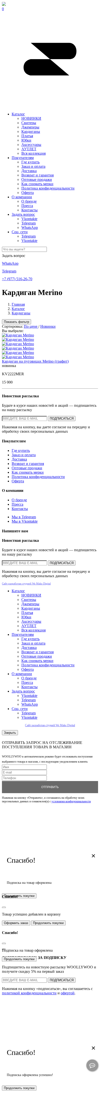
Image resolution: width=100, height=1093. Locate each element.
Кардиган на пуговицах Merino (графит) (35, 361)
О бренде (29, 201)
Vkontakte (29, 219)
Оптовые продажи (36, 179)
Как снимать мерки (37, 184)
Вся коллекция (33, 153)
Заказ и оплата (33, 166)
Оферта (27, 193)
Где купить (30, 162)
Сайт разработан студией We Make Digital (26, 583)
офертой (68, 993)
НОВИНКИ (31, 118)
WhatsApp (29, 227)
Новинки (48, 326)
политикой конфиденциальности (29, 993)
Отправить (50, 787)
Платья (27, 136)
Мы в (24, 517)
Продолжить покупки (48, 923)
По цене (31, 326)
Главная (18, 304)
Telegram (28, 223)
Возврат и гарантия (37, 175)
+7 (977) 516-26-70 (17, 279)
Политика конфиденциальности (48, 188)
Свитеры (28, 123)
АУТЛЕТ (28, 149)
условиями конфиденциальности (71, 801)
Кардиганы (30, 131)
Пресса (27, 206)
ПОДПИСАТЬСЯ (62, 418)
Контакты (29, 210)
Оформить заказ (16, 923)
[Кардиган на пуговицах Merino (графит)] (18, 335)
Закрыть (10, 732)
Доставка (29, 171)
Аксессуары (31, 145)
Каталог (18, 114)
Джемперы (30, 127)
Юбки (26, 140)
